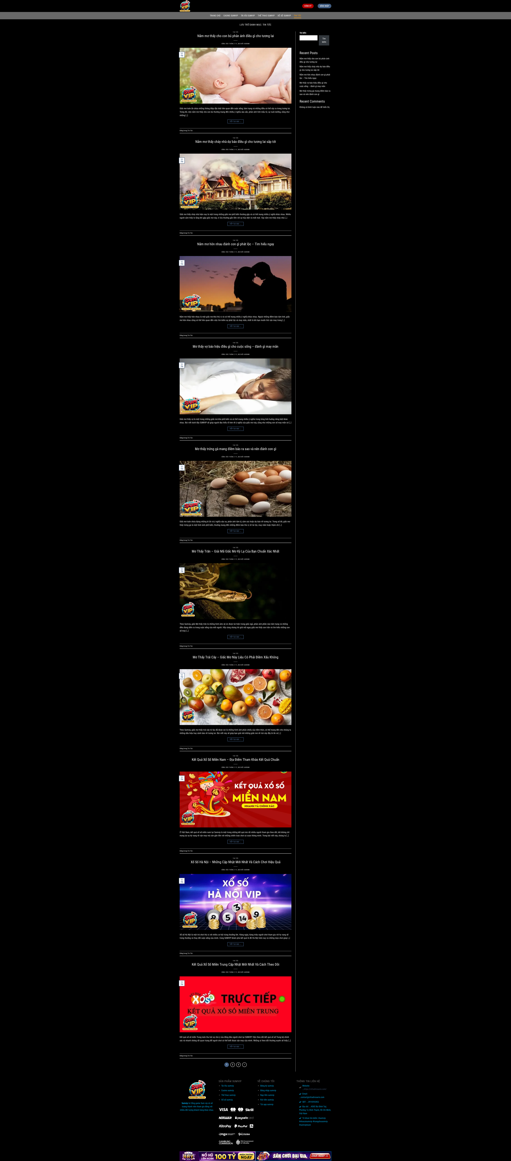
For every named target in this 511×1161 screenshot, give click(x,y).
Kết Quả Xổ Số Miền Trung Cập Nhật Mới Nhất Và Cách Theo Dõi (235, 964)
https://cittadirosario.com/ (315, 1089)
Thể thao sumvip (266, 15)
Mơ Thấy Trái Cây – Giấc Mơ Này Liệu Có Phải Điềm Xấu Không (235, 657)
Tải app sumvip (266, 1104)
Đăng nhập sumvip (268, 1090)
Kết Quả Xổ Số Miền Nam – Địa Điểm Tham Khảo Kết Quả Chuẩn (235, 760)
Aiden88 (247, 44)
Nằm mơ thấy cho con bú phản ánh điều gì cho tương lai (235, 36)
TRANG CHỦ (215, 15)
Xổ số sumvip (284, 15)
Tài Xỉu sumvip (248, 15)
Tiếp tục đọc (235, 121)
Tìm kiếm (303, 33)
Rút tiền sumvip (267, 1099)
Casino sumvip (230, 15)
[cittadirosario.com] (193, 6)
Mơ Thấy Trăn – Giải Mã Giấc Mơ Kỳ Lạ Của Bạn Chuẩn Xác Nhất (235, 551)
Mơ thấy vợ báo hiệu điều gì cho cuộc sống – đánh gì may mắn (235, 346)
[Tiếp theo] (244, 1064)
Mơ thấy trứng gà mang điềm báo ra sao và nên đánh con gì (235, 449)
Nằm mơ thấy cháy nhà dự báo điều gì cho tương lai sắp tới (235, 142)
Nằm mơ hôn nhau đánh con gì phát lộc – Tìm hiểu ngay (235, 244)
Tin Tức (297, 15)
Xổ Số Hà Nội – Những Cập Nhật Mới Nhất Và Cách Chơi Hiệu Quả (235, 862)
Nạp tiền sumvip (267, 1095)
